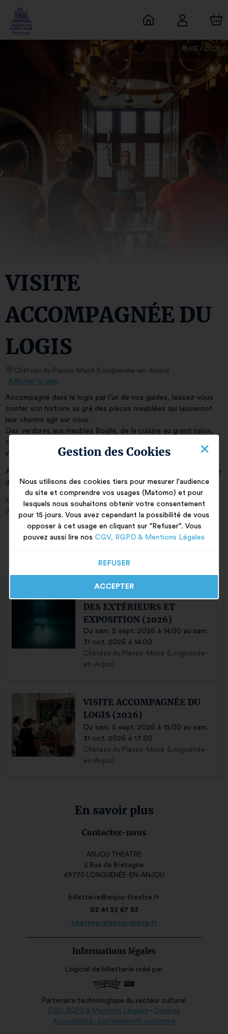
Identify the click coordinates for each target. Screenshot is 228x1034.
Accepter (114, 586)
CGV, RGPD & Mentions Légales (150, 537)
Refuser (114, 563)
